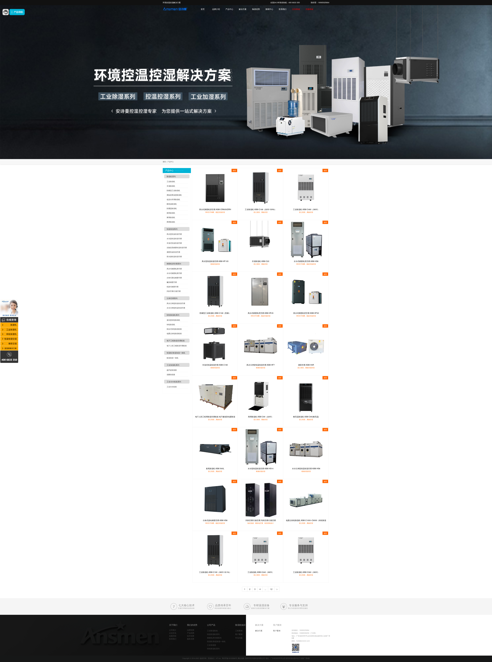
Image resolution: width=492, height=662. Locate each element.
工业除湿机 (171, 181)
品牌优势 (190, 630)
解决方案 (243, 9)
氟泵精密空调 (172, 282)
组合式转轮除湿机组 (174, 329)
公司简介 (172, 630)
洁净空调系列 (172, 298)
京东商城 (296, 9)
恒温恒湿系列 (172, 229)
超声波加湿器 (172, 370)
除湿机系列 (171, 176)
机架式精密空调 (172, 286)
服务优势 (190, 639)
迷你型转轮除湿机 (173, 320)
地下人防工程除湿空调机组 (177, 345)
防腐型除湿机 (172, 208)
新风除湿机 (171, 213)
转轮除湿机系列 (173, 315)
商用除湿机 (171, 222)
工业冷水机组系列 (174, 381)
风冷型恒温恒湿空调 (174, 234)
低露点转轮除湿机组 (174, 333)
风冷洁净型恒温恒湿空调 (176, 303)
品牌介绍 (216, 9)
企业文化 (172, 633)
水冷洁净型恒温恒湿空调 (176, 308)
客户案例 (238, 634)
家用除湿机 (171, 217)
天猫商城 (309, 9)
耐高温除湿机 (172, 204)
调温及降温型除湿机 (174, 195)
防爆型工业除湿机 (173, 190)
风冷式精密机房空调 (174, 268)
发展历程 (172, 636)
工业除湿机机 (212, 630)
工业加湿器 (211, 645)
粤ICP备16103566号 (229, 658)
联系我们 (282, 9)
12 (271, 589)
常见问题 (238, 637)
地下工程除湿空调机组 (176, 340)
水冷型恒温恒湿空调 (174, 238)
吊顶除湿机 (171, 186)
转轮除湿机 (171, 324)
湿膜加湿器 (171, 374)
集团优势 (256, 9)
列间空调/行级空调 (174, 291)
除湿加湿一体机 (172, 358)
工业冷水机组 (172, 386)
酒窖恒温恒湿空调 (173, 252)
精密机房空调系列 (174, 263)
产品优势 (190, 633)
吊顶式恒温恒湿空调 (174, 243)
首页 (203, 9)
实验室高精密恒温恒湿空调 (177, 247)
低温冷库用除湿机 (173, 199)
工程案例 (238, 630)
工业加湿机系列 (173, 365)
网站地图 (241, 658)
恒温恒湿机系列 (213, 634)
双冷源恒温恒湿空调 (174, 256)
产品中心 (229, 9)
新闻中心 (269, 9)
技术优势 (190, 636)
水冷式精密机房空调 (174, 273)
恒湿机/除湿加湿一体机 (176, 352)
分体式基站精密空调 (174, 277)
